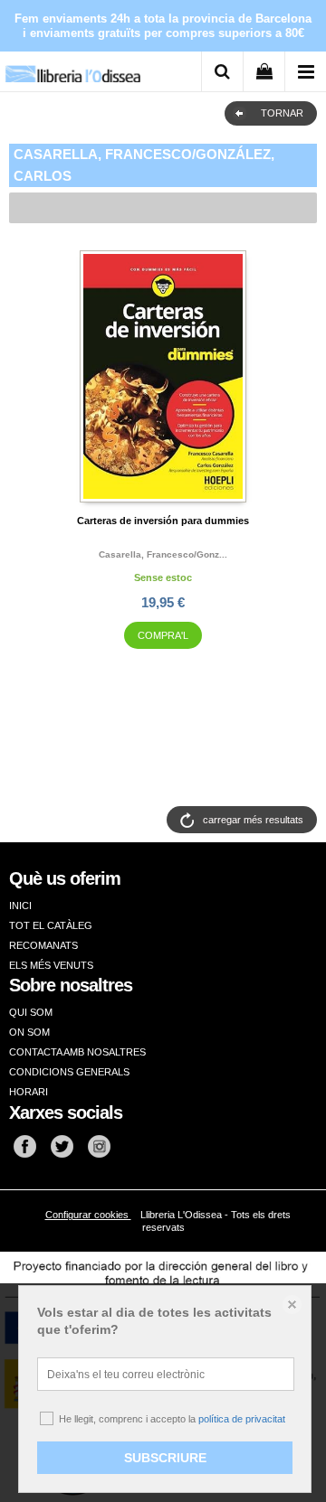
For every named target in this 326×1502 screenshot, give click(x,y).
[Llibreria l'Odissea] (72, 67)
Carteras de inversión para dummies (163, 520)
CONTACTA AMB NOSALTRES (77, 1052)
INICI (20, 905)
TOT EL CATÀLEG (50, 925)
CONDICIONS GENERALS (69, 1071)
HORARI (28, 1091)
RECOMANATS (43, 945)
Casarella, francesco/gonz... (163, 554)
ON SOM (29, 1032)
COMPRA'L (163, 635)
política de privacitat (241, 1418)
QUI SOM (31, 1012)
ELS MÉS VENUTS (51, 965)
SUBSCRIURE (165, 1457)
